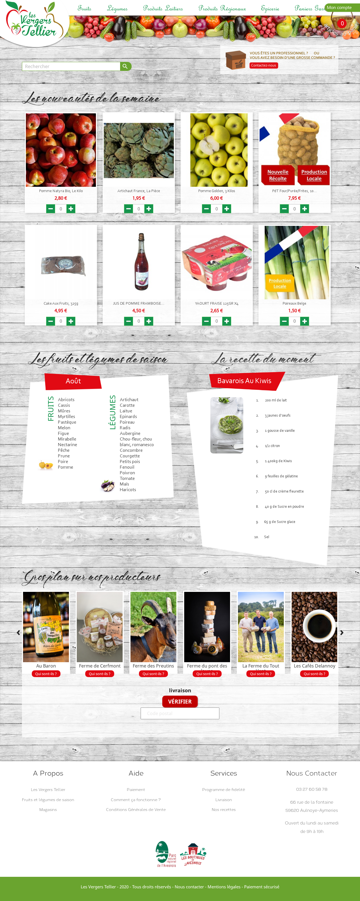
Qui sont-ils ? (46, 673)
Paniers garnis (312, 8)
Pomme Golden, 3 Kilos (216, 191)
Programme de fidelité (223, 789)
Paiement (136, 789)
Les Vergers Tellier (48, 789)
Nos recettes (224, 809)
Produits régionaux (222, 8)
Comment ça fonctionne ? (136, 799)
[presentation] (18, 633)
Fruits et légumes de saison (48, 799)
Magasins (48, 809)
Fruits (84, 8)
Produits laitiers (163, 8)
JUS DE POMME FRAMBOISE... (139, 304)
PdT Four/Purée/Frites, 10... (294, 191)
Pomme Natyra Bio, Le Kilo (61, 191)
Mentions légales (224, 886)
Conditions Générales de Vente (136, 809)
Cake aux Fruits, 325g (61, 304)
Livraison (223, 799)
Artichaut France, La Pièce (139, 191)
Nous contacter (189, 886)
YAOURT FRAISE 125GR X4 (216, 304)
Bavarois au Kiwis (244, 381)
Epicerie (270, 8)
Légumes (117, 8)
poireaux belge (294, 304)
